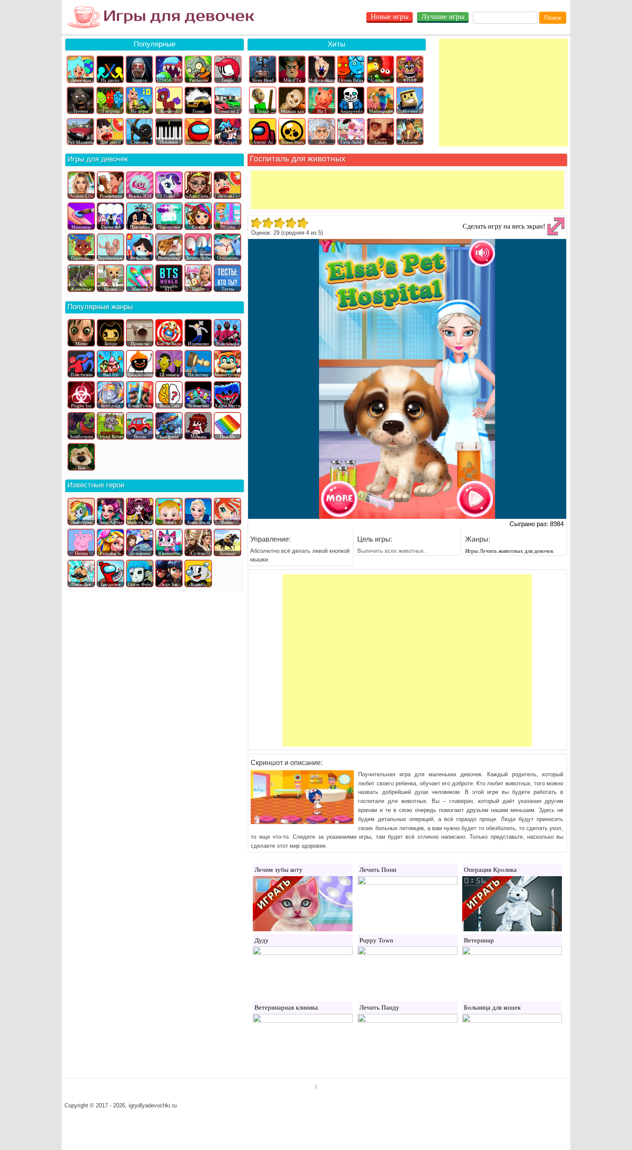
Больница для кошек (492, 1007)
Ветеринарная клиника (286, 1007)
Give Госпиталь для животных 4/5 (291, 223)
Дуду (262, 940)
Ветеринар (479, 940)
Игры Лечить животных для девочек (509, 551)
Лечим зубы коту (279, 869)
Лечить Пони (377, 869)
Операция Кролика (490, 869)
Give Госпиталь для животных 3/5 (279, 223)
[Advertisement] (503, 92)
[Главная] (161, 17)
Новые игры (389, 16)
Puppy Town (376, 940)
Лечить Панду (379, 1007)
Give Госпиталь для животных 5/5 (302, 223)
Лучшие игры (442, 16)
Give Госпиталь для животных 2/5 (267, 223)
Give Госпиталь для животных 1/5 (256, 223)
